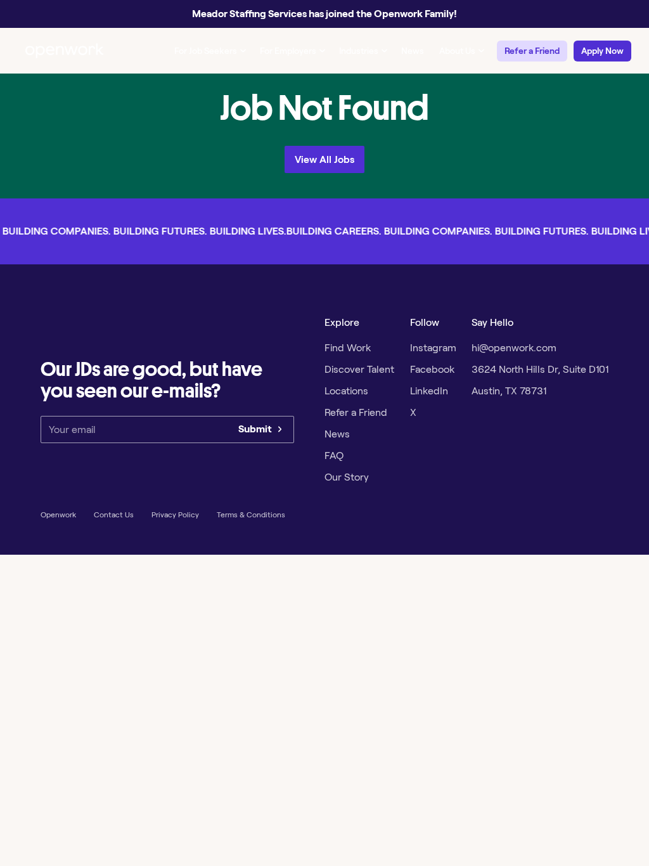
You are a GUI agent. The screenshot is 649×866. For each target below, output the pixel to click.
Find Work (347, 347)
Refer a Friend (532, 51)
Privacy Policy (175, 514)
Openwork (58, 514)
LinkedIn (429, 390)
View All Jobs (324, 159)
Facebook (432, 369)
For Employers (288, 51)
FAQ (334, 455)
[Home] (64, 50)
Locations (346, 390)
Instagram (433, 347)
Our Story (346, 477)
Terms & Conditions (251, 514)
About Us (457, 51)
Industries (358, 51)
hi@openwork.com (514, 347)
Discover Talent (359, 369)
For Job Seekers (205, 51)
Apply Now (602, 51)
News (412, 51)
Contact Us (114, 514)
